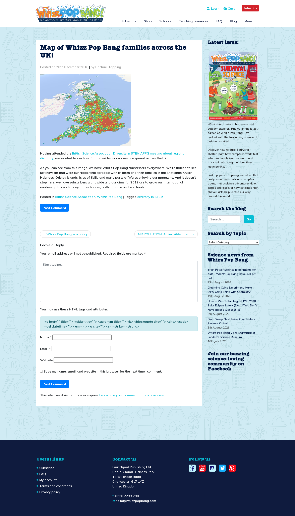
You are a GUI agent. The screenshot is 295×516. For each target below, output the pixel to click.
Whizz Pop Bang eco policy (67, 234)
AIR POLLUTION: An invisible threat (164, 234)
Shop (148, 21)
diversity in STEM (150, 197)
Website (46, 360)
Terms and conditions (55, 486)
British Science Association (75, 197)
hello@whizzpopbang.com (136, 501)
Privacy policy (49, 492)
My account (48, 480)
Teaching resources (193, 21)
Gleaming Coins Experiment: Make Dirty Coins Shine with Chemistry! (230, 290)
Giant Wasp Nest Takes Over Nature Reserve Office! (231, 321)
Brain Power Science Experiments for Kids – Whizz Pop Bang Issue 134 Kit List (232, 274)
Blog (233, 21)
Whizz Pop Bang (109, 197)
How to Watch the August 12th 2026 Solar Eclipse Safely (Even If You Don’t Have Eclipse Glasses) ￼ (232, 305)
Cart (231, 8)
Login (214, 8)
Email (45, 349)
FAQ (219, 21)
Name (46, 337)
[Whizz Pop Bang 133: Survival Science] (233, 85)
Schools (165, 21)
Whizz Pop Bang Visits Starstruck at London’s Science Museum (231, 335)
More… (249, 21)
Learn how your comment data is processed (132, 395)
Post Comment (54, 208)
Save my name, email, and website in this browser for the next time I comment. (103, 371)
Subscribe (250, 8)
